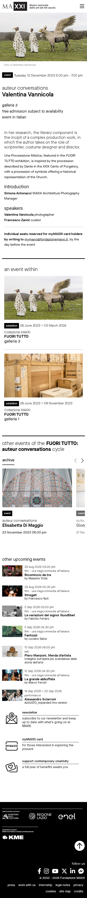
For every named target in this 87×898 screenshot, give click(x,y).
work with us (26, 885)
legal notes (63, 885)
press (11, 885)
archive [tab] (8, 460)
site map (65, 891)
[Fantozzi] (12, 631)
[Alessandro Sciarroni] (12, 695)
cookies (51, 891)
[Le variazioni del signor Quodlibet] (12, 611)
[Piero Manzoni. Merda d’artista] (12, 651)
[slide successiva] (82, 460)
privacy (78, 885)
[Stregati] (12, 591)
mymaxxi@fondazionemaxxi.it (46, 239)
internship (45, 885)
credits (78, 891)
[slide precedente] (75, 460)
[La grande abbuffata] (12, 675)
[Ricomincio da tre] (12, 570)
